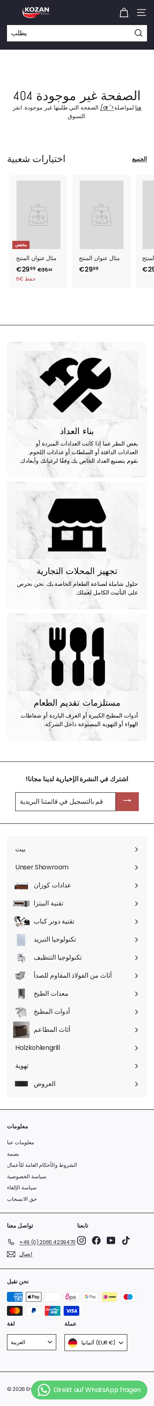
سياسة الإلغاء (22, 1187)
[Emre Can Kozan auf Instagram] (81, 1240)
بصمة (13, 1154)
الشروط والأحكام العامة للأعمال (42, 1165)
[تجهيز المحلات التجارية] (77, 525)
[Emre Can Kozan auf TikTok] (126, 1240)
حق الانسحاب (22, 1199)
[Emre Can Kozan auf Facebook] (96, 1240)
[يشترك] (127, 802)
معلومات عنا (20, 1142)
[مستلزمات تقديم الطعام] (77, 656)
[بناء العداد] (77, 385)
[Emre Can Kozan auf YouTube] (111, 1240)
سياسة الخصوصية (26, 1176)
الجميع (139, 159)
